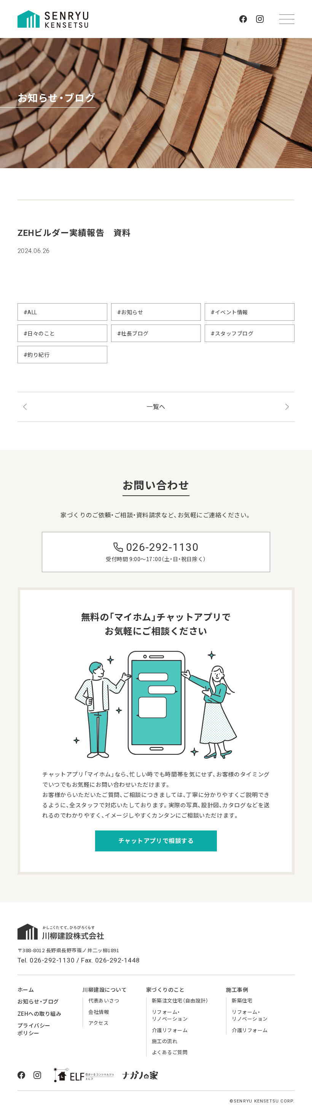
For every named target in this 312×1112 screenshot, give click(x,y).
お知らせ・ (38, 1002)
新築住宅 (242, 1001)
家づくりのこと (165, 990)
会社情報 (98, 1012)
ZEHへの (40, 1014)
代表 (103, 1001)
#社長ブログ (133, 334)
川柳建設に (105, 990)
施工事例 (237, 990)
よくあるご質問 (170, 1052)
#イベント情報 (229, 312)
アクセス (98, 1023)
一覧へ (156, 406)
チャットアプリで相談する (156, 841)
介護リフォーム (170, 1030)
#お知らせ (130, 312)
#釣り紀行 (37, 355)
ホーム (26, 990)
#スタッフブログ (232, 334)
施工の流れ (165, 1041)
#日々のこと (39, 334)
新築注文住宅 (180, 1001)
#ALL (30, 312)
